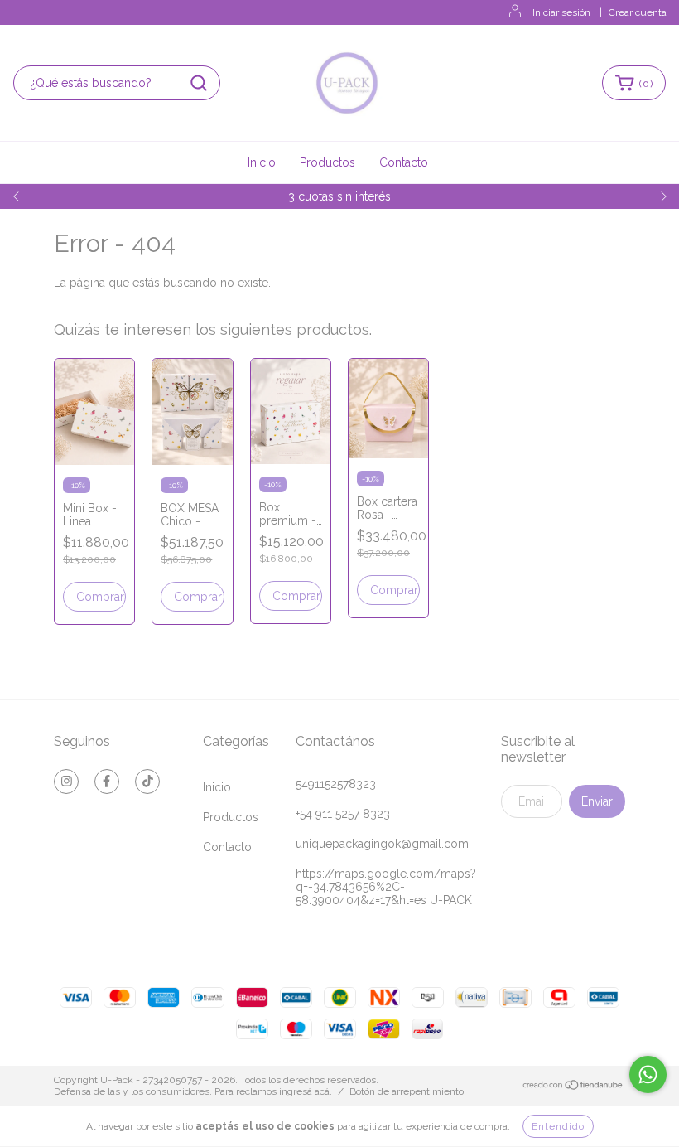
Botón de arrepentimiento (406, 1091)
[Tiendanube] (573, 1087)
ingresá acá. (305, 1091)
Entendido (558, 1126)
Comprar (100, 596)
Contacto (403, 162)
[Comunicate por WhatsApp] (648, 1074)
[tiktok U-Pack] (147, 781)
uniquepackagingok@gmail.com (382, 843)
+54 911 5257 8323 (343, 813)
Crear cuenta (638, 12)
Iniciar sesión (561, 12)
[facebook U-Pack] (106, 781)
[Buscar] (198, 83)
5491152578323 (336, 784)
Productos (327, 162)
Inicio (262, 162)
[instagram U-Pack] (66, 781)
